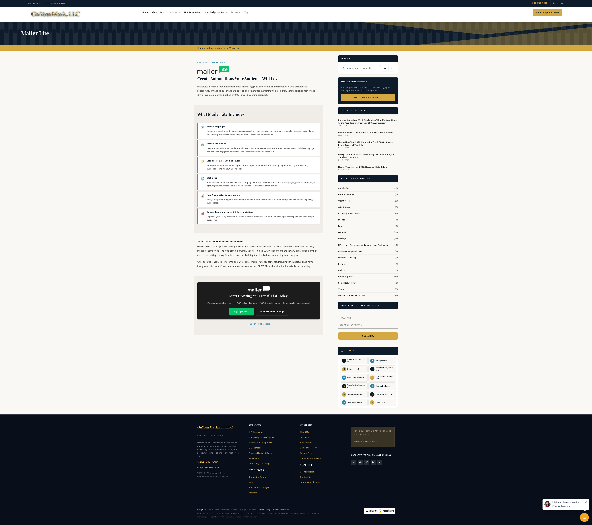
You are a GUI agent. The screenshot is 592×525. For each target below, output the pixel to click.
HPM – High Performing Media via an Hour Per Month (363, 245)
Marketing (222, 47)
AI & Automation (192, 12)
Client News (344, 207)
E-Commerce (255, 447)
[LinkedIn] (373, 462)
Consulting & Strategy (259, 463)
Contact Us (558, 3)
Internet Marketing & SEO (261, 442)
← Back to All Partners (258, 324)
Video (341, 289)
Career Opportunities (310, 458)
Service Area (306, 453)
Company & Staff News (349, 213)
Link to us (284, 509)
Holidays (342, 238)
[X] (366, 462)
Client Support (33, 3)
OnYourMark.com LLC (215, 427)
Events (341, 219)
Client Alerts (344, 201)
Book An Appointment (547, 12)
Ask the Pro (343, 188)
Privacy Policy (264, 509)
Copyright (201, 509)
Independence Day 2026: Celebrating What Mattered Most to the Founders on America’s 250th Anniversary (367, 121)
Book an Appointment (310, 482)
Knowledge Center (214, 12)
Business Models (346, 194)
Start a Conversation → (365, 441)
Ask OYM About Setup (272, 311)
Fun (340, 226)
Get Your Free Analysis (368, 97)
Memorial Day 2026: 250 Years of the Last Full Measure (365, 132)
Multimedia (254, 458)
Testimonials (306, 442)
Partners (235, 12)
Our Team (304, 437)
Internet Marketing (347, 257)
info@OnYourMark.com (208, 467)
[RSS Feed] (379, 462)
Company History (308, 447)
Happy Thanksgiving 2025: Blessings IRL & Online (362, 167)
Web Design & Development (262, 437)
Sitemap (275, 509)
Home (145, 12)
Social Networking (347, 283)
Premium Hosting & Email (260, 453)
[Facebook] (353, 462)
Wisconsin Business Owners (351, 295)
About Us (157, 12)
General (342, 232)
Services (172, 12)
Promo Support (345, 276)
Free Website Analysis (56, 3)
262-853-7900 (539, 3)
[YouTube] (360, 462)
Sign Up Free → (241, 311)
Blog (246, 12)
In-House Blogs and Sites (350, 251)
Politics (341, 270)
